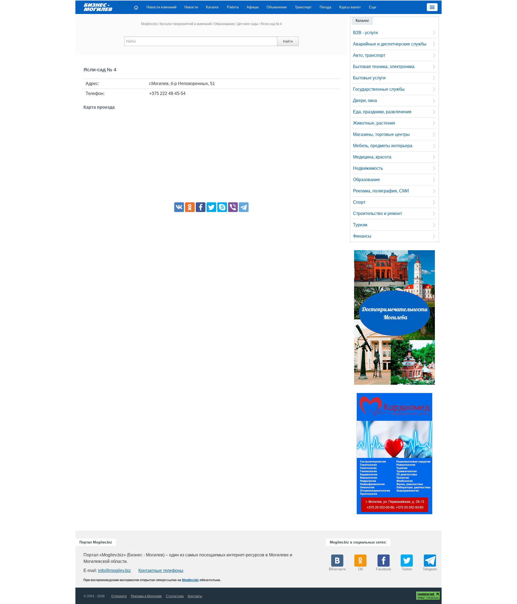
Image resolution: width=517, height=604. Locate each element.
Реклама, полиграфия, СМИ (381, 191)
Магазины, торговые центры (381, 134)
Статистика (175, 596)
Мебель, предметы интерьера (382, 145)
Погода (325, 7)
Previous (351, 455)
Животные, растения (374, 123)
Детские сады (247, 24)
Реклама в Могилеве (146, 596)
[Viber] (233, 207)
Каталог (212, 7)
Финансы (362, 236)
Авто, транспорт (369, 55)
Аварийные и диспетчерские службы (390, 44)
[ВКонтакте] (179, 207)
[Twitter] (211, 207)
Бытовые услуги (369, 78)
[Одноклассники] (190, 207)
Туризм (360, 224)
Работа (233, 7)
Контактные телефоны (160, 570)
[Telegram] (244, 207)
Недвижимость (368, 168)
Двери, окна (365, 100)
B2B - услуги (365, 32)
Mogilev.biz (149, 24)
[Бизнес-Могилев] (98, 7)
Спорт (359, 202)
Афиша (252, 7)
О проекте (119, 596)
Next (438, 455)
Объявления (277, 7)
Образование (224, 24)
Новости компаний (161, 7)
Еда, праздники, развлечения (382, 112)
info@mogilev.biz (114, 570)
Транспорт (303, 7)
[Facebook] (200, 207)
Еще (372, 7)
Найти (288, 41)
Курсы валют (350, 7)
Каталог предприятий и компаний (186, 24)
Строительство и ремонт (377, 213)
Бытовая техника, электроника (383, 66)
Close (124, 3)
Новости (191, 7)
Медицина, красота (372, 157)
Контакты (195, 596)
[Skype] (222, 207)
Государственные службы (379, 89)
